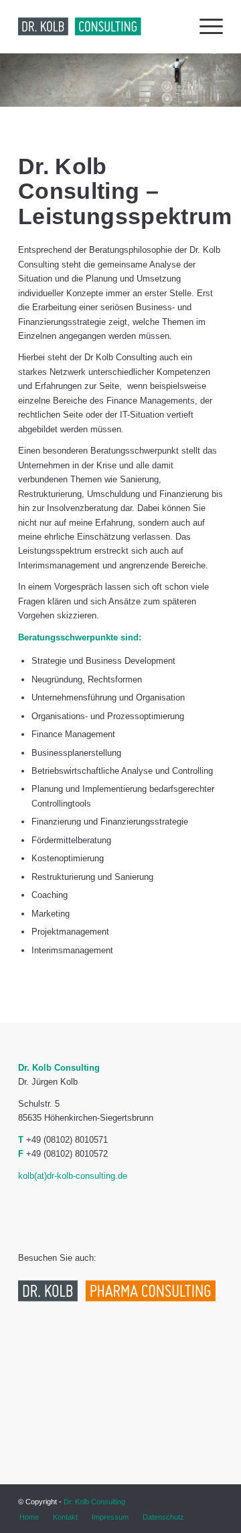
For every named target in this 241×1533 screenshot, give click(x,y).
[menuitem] (204, 26)
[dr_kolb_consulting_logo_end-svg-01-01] (100, 26)
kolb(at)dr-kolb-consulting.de (72, 1176)
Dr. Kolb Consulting (94, 1502)
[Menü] (204, 26)
